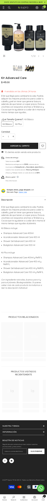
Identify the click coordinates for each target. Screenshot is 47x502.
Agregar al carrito (19, 146)
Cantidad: (5, 132)
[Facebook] (5, 460)
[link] (12, 354)
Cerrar (45, 2)
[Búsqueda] (9, 7)
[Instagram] (11, 460)
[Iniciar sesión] (37, 7)
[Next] (43, 56)
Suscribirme (36, 451)
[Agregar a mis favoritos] (42, 146)
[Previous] (38, 56)
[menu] (2, 7)
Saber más (23, 192)
